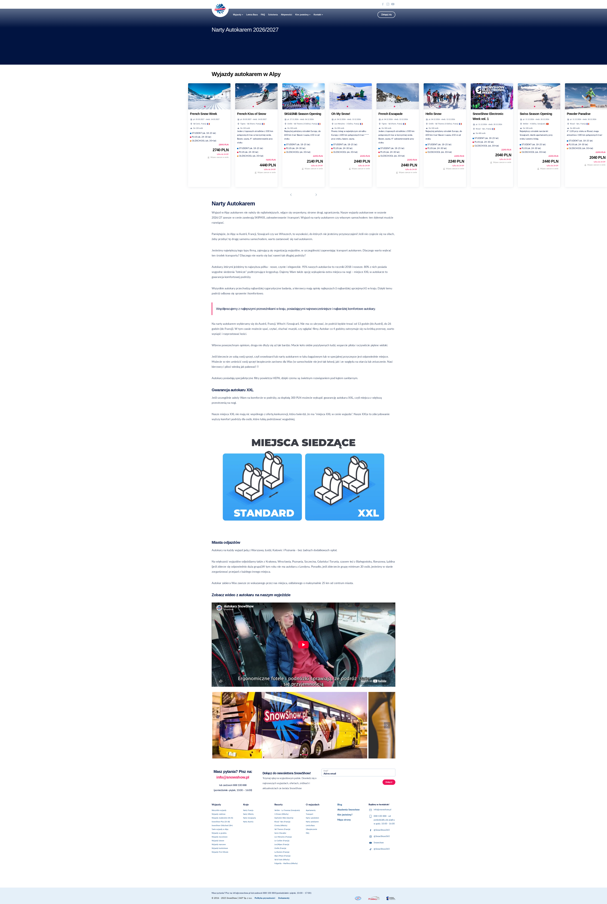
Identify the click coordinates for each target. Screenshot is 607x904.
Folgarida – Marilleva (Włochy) (286, 863)
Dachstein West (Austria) (283, 818)
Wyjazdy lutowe (218, 841)
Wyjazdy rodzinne (218, 814)
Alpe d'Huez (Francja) (282, 856)
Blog (339, 805)
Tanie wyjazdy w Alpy (220, 829)
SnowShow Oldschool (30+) (222, 825)
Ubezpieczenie (311, 829)
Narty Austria (248, 822)
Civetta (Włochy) (280, 825)
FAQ (263, 14)
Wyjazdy (237, 14)
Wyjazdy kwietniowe (220, 848)
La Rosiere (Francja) (281, 852)
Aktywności (286, 14)
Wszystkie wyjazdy (219, 810)
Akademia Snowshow (348, 810)
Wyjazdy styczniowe (219, 837)
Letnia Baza (252, 14)
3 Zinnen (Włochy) (281, 814)
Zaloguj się (386, 15)
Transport (309, 814)
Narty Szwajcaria (249, 818)
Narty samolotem (312, 818)
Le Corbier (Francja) (281, 841)
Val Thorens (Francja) (282, 829)
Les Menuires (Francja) (283, 837)
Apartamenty (311, 810)
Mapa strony (344, 820)
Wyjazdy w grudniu (219, 833)
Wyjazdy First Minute (220, 852)
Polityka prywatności (265, 898)
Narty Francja (248, 810)
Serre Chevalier (280, 833)
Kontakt (317, 14)
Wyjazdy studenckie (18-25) (222, 818)
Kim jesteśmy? (345, 815)
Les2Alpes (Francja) (281, 844)
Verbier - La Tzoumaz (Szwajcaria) (287, 810)
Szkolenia (273, 14)
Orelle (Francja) (280, 848)
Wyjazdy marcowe (219, 844)
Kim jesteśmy (302, 14)
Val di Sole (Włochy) (282, 860)
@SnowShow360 (382, 830)
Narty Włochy (248, 814)
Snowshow (379, 843)
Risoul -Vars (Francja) (282, 822)
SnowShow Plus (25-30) (221, 822)
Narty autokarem (312, 822)
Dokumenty (284, 898)
